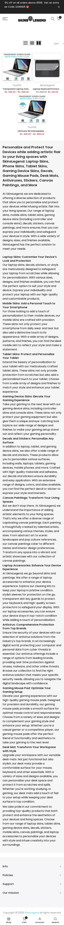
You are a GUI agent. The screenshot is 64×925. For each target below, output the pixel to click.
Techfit (16, 85)
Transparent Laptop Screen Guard (20, 88)
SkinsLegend (47, 85)
